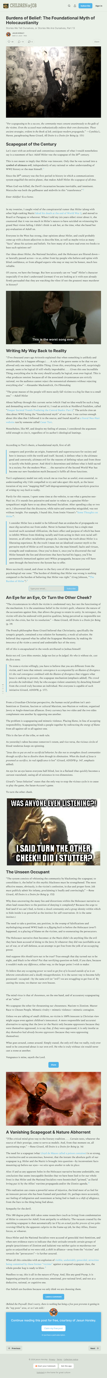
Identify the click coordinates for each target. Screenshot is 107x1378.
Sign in (99, 5)
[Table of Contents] (3, 689)
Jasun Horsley (18, 33)
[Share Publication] (75, 5)
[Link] (2, 144)
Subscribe (85, 5)
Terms (59, 1359)
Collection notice (71, 1359)
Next (92, 1348)
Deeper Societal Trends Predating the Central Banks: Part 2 (40, 410)
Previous (16, 1348)
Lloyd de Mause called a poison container (63, 1153)
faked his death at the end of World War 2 (58, 213)
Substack (40, 1372)
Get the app (66, 1366)
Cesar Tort (46, 422)
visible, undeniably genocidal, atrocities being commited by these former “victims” (52, 1262)
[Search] (69, 5)
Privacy (52, 1359)
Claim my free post (53, 1328)
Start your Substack (47, 1366)
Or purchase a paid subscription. (53, 1335)
